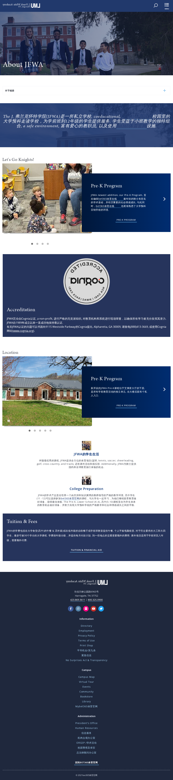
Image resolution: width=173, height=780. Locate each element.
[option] (86, 200)
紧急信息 (86, 655)
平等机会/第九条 (86, 650)
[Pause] (9, 234)
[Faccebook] (71, 608)
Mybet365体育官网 (86, 706)
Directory (86, 625)
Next (164, 199)
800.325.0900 (95, 599)
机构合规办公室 (86, 737)
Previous (8, 199)
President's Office (86, 723)
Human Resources (86, 728)
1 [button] (32, 244)
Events (86, 686)
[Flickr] (86, 608)
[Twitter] (101, 608)
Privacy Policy (86, 635)
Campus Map (86, 676)
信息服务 (86, 732)
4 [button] (48, 244)
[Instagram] (79, 608)
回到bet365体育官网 (86, 762)
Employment (86, 630)
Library (86, 701)
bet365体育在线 (107, 198)
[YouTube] (94, 608)
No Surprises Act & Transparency (86, 660)
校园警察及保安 (86, 747)
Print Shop (86, 645)
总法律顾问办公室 (86, 752)
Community (86, 691)
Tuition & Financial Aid (86, 549)
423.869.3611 (77, 599)
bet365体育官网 (137, 116)
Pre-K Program (126, 219)
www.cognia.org (23, 331)
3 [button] (43, 244)
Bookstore (86, 696)
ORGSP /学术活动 (86, 742)
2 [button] (37, 244)
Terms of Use (86, 640)
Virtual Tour (86, 681)
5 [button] (51, 431)
